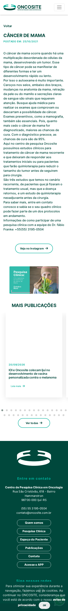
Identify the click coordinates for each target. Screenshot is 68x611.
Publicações (34, 548)
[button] (2, 410)
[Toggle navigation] (59, 7)
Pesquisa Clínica (34, 531)
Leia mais (16, 386)
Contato (34, 556)
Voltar (7, 26)
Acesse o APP (34, 564)
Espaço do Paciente (34, 539)
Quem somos (34, 522)
